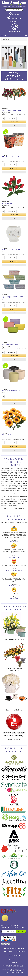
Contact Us (14, 21)
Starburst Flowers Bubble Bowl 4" (11, 250)
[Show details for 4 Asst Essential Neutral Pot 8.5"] (14, 374)
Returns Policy (20, 951)
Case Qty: (10, 118)
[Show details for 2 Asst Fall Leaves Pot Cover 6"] (14, 140)
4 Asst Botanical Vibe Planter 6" (10, 344)
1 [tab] (10, 70)
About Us (14, 962)
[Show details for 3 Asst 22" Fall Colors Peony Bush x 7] (14, 94)
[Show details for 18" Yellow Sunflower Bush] (14, 418)
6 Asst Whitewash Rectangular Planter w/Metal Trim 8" (12, 297)
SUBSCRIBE (21, 931)
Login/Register (16, 18)
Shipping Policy (7, 951)
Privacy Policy (10, 959)
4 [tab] (17, 70)
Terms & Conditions (14, 955)
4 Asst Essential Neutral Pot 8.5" (11, 390)
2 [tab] (13, 70)
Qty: (3, 118)
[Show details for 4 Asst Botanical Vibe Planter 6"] (14, 328)
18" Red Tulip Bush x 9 (8, 203)
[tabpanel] (14, 57)
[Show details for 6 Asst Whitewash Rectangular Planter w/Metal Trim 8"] (14, 280)
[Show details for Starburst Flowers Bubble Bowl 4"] (14, 233)
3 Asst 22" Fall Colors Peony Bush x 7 (12, 110)
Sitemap (20, 959)
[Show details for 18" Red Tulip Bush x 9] (14, 187)
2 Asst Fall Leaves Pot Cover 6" (10, 157)
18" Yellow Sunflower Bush (9, 435)
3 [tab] (15, 70)
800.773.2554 (15, 15)
